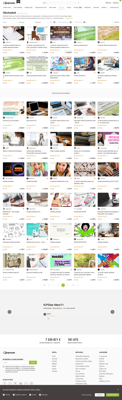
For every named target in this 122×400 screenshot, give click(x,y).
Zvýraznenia (79, 379)
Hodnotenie (38, 22)
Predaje (54, 361)
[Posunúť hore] (44, 285)
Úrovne (78, 371)
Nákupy (54, 364)
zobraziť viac (69, 18)
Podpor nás (102, 369)
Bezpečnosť (79, 364)
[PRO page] (18, 2)
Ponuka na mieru (81, 381)
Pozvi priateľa (80, 374)
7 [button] (67, 285)
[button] (49, 285)
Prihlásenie (108, 3)
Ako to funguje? (81, 369)
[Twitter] (10, 383)
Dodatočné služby (81, 384)
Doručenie (21, 22)
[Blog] (26, 383)
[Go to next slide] (112, 312)
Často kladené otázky (82, 366)
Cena (4, 22)
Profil (53, 356)
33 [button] (73, 285)
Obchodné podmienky (82, 356)
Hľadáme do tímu (104, 381)
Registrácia (116, 3)
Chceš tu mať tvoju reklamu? (61, 93)
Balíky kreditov (80, 376)
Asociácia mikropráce (106, 374)
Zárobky (54, 371)
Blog (100, 379)
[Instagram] (31, 383)
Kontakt (101, 359)
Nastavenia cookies (82, 359)
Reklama (101, 376)
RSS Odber (102, 371)
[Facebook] (4, 383)
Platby (54, 366)
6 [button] (63, 285)
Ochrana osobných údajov (84, 361)
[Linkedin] (21, 383)
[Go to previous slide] (9, 312)
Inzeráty (54, 359)
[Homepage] (9, 3)
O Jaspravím (103, 356)
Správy (54, 369)
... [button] (70, 285)
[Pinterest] (15, 383)
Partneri (101, 361)
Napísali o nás (103, 364)
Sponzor (101, 366)
